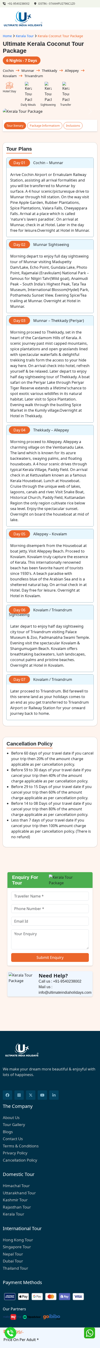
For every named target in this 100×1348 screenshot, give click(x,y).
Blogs (8, 1131)
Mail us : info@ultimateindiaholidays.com (65, 989)
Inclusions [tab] (73, 125)
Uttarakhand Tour (19, 1193)
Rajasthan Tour (17, 1207)
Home (7, 36)
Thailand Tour (15, 1268)
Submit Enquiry (50, 957)
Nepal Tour (13, 1254)
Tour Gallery (14, 1124)
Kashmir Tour (15, 1199)
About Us (11, 1117)
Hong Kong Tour (18, 1239)
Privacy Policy (15, 1153)
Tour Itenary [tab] (15, 125)
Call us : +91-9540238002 (60, 981)
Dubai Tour (13, 1261)
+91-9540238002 (18, 3)
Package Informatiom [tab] (45, 125)
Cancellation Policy (20, 1160)
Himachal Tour (16, 1185)
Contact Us (13, 1138)
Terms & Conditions (21, 1146)
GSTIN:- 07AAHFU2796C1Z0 (56, 3)
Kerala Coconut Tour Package (60, 36)
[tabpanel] (50, 434)
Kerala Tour (25, 36)
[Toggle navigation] (91, 18)
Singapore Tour (17, 1246)
